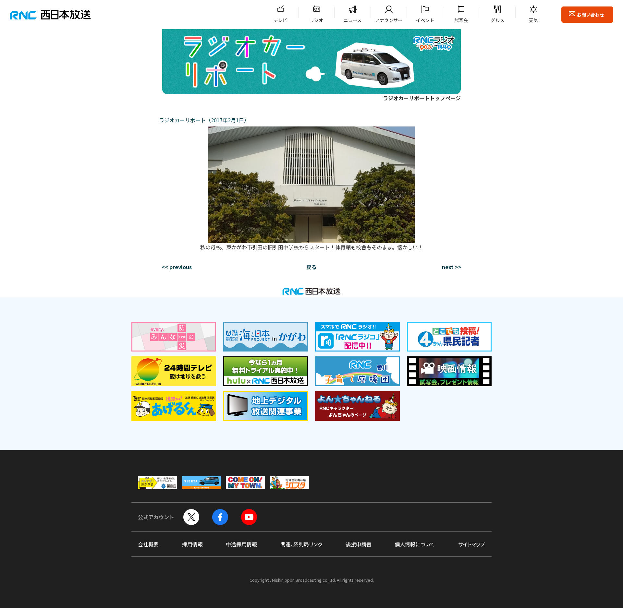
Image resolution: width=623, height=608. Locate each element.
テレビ (280, 20)
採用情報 (192, 544)
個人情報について (415, 544)
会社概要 (148, 544)
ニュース (352, 20)
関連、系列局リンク (301, 544)
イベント (425, 20)
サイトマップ (471, 544)
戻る (311, 267)
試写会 (461, 20)
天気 (533, 20)
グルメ (497, 20)
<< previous (177, 267)
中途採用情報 (241, 544)
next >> (451, 267)
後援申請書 (359, 544)
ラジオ (316, 20)
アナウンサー (388, 20)
